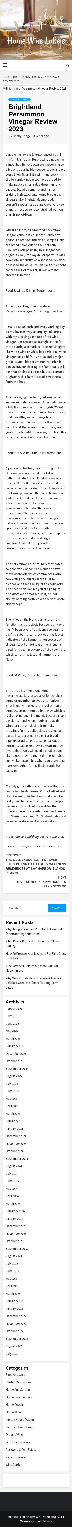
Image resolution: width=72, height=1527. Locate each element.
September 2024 (17, 1159)
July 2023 (12, 1264)
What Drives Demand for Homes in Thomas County (34, 943)
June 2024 (12, 1181)
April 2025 (12, 1106)
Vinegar (11, 154)
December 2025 (16, 1054)
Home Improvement (19, 1397)
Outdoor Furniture (18, 1442)
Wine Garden (14, 1465)
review (46, 846)
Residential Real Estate (21, 1450)
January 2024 (14, 1219)
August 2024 (14, 1166)
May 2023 (12, 1279)
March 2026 (13, 1039)
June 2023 (12, 1271)
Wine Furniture (16, 1457)
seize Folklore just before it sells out (35, 821)
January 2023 (14, 1309)
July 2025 (12, 1084)
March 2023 (13, 1294)
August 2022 (14, 1346)
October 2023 (14, 1241)
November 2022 (16, 1324)
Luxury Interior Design (20, 1427)
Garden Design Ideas (19, 1382)
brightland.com (54, 311)
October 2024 (14, 1151)
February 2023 (15, 1301)
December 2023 (16, 1226)
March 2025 (13, 1114)
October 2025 (14, 1061)
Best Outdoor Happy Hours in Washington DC (41, 882)
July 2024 (12, 1174)
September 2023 (17, 1249)
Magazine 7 (27, 1521)
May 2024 (12, 1189)
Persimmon (34, 846)
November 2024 (16, 1144)
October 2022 (14, 1331)
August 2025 (14, 1076)
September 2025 (17, 1069)
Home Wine (13, 1412)
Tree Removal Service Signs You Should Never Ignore (32, 968)
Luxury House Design (20, 1420)
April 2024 (12, 1196)
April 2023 (12, 1286)
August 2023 (14, 1256)
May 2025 (12, 1099)
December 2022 (16, 1316)
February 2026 (15, 1046)
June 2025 (12, 1091)
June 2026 (12, 1024)
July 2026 (12, 1016)
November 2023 (16, 1234)
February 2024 (15, 1211)
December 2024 (16, 1136)
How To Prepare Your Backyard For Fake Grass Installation (36, 956)
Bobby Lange (22, 136)
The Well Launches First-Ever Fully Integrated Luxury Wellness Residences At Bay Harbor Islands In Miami (36, 864)
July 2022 (12, 1354)
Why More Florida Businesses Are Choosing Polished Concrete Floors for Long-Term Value (33, 983)
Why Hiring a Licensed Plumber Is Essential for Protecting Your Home (34, 931)
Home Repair (14, 1405)
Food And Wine (19, 99)
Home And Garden (18, 1390)
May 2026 (12, 1031)
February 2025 (15, 1121)
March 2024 (13, 1204)
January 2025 (14, 1129)
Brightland (31, 199)
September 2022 (17, 1339)
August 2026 (14, 1009)
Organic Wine (14, 1435)
